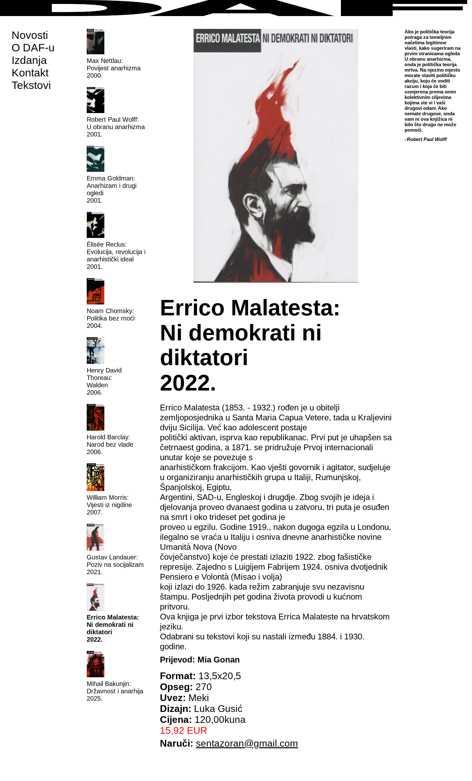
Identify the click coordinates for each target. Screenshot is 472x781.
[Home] (236, 8)
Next (395, 159)
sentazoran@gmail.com (247, 743)
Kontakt (30, 72)
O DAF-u (33, 47)
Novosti (30, 35)
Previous (156, 159)
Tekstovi (31, 85)
